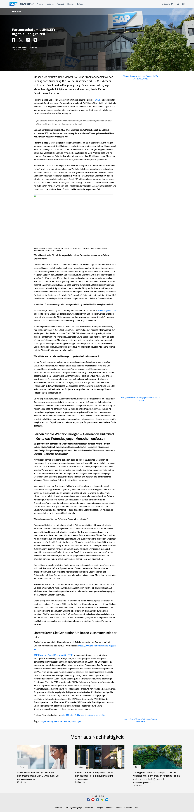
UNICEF (98, 100)
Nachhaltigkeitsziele (107, 310)
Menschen (58, 721)
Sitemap (119, 808)
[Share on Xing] (35, 40)
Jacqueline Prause (29, 48)
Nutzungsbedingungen (74, 808)
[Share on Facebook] (13, 40)
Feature (15, 48)
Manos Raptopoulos (143, 783)
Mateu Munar (83, 779)
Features (16, 11)
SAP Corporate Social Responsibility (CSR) (53, 655)
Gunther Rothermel (27, 779)
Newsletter (128, 808)
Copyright (99, 808)
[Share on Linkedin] (28, 40)
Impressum (89, 808)
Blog (136, 767)
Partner (67, 721)
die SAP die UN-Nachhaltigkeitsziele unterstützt (84, 715)
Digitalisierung (47, 721)
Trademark (109, 808)
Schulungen (76, 721)
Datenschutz (58, 808)
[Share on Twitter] (21, 40)
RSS (136, 808)
